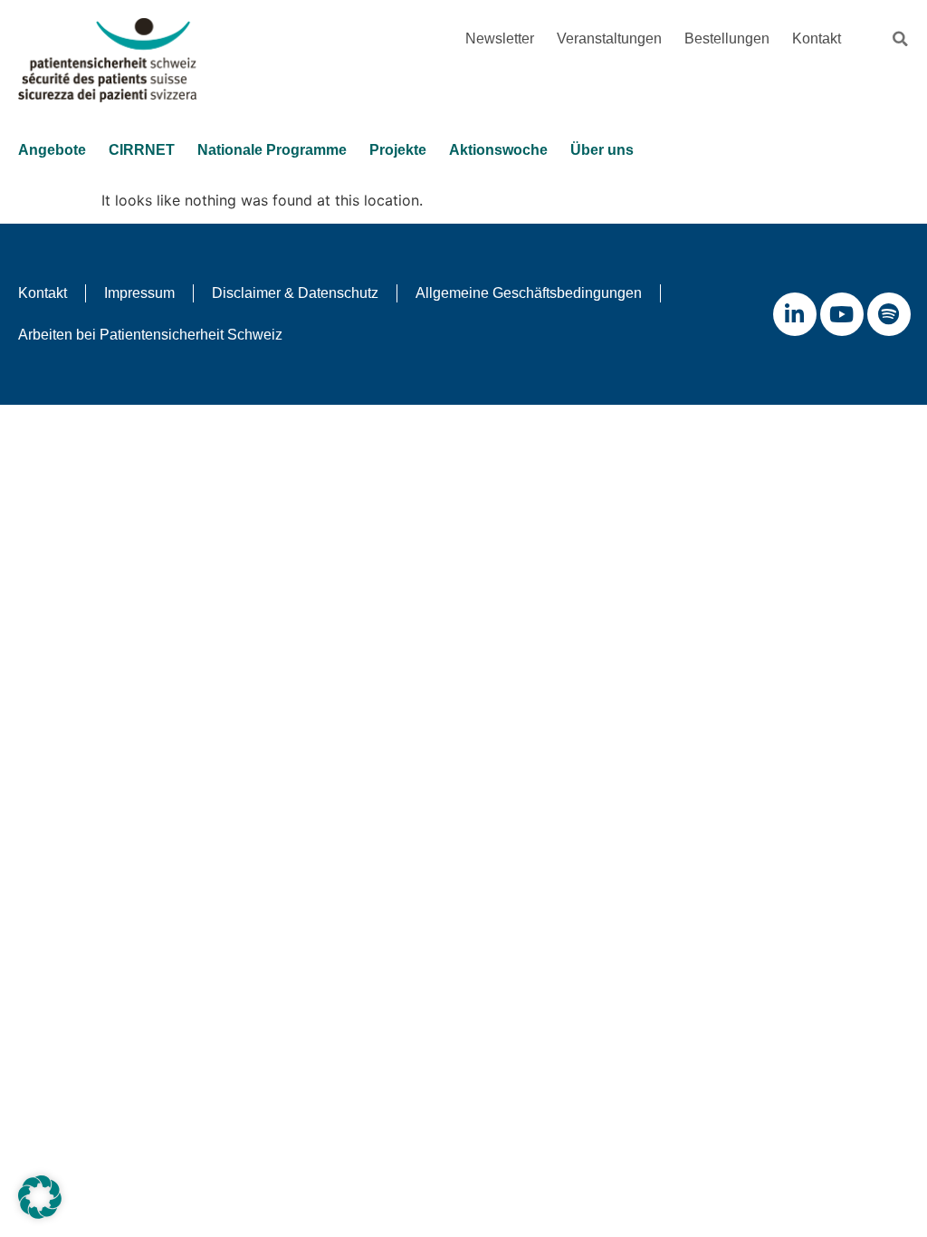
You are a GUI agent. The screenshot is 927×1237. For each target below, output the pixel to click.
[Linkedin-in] (795, 314)
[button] (899, 39)
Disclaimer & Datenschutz (295, 293)
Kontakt (816, 38)
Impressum (139, 293)
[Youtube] (842, 314)
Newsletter (499, 38)
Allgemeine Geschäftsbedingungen (529, 293)
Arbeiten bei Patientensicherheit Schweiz (150, 334)
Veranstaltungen (609, 38)
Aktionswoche (498, 150)
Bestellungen (726, 38)
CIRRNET (142, 150)
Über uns (602, 150)
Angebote (52, 150)
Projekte (397, 150)
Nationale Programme (272, 150)
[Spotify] (889, 314)
